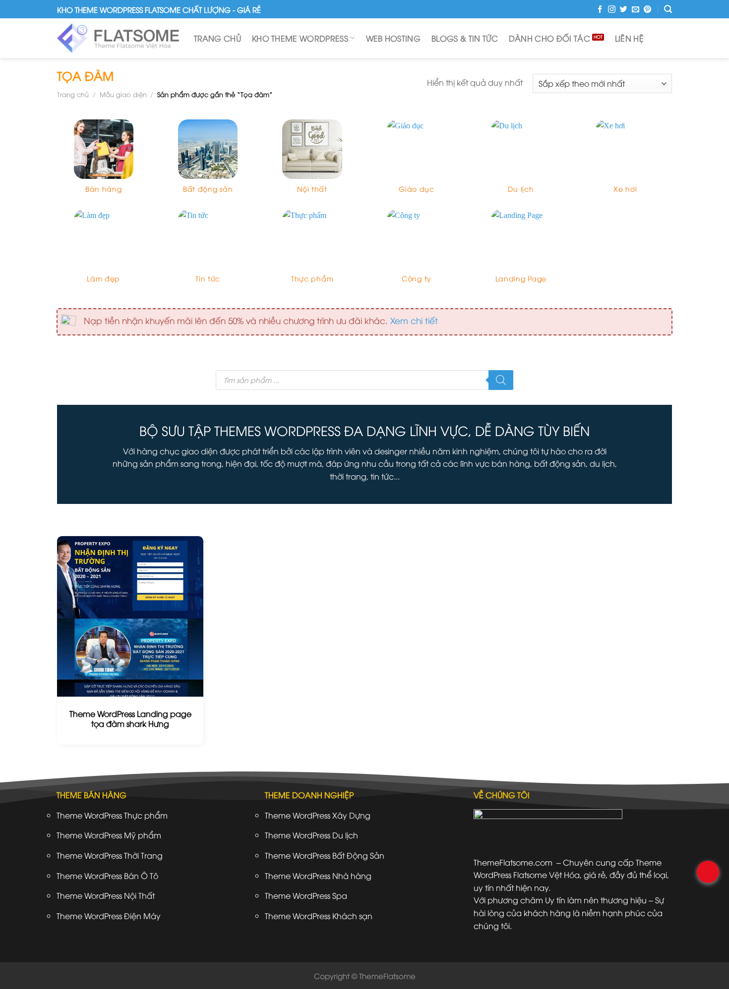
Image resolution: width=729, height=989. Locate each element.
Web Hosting (393, 38)
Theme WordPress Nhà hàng (318, 875)
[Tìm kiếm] (668, 9)
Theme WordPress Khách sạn (318, 915)
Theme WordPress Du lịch (311, 834)
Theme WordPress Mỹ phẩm (109, 834)
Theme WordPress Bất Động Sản (324, 855)
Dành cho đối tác (549, 38)
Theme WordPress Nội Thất (106, 895)
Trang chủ (217, 38)
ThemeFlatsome (387, 976)
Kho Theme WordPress (300, 38)
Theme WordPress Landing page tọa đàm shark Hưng (130, 719)
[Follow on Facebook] (600, 9)
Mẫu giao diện (123, 94)
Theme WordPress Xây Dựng (317, 815)
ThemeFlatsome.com (513, 862)
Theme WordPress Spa (306, 895)
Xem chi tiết (414, 320)
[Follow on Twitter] (623, 9)
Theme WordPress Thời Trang (110, 855)
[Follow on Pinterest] (647, 9)
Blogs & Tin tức (464, 38)
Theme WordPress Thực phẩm (112, 815)
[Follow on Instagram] (611, 9)
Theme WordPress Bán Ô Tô (107, 875)
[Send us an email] (635, 9)
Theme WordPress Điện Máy (109, 915)
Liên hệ (629, 38)
